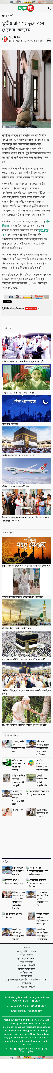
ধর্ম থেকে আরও (10, 735)
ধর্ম (11, 15)
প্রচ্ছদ (4, 15)
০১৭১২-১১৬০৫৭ (38, 1005)
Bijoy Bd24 (14, 37)
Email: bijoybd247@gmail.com (26, 1010)
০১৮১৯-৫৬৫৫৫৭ (17, 1005)
